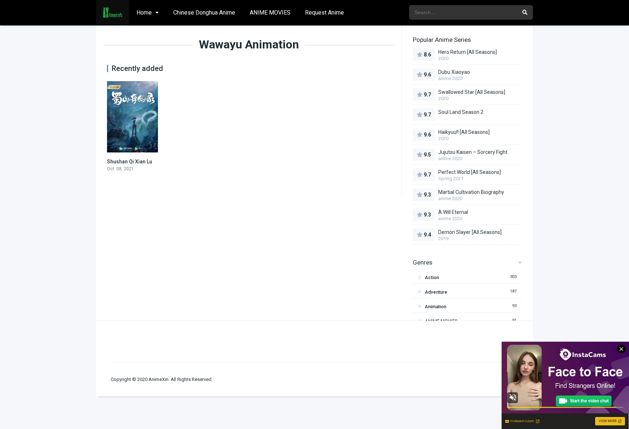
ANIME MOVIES (270, 12)
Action (432, 277)
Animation (435, 306)
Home (144, 12)
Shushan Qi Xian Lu (129, 161)
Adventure (436, 292)
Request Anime (324, 12)
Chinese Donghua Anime (204, 12)
